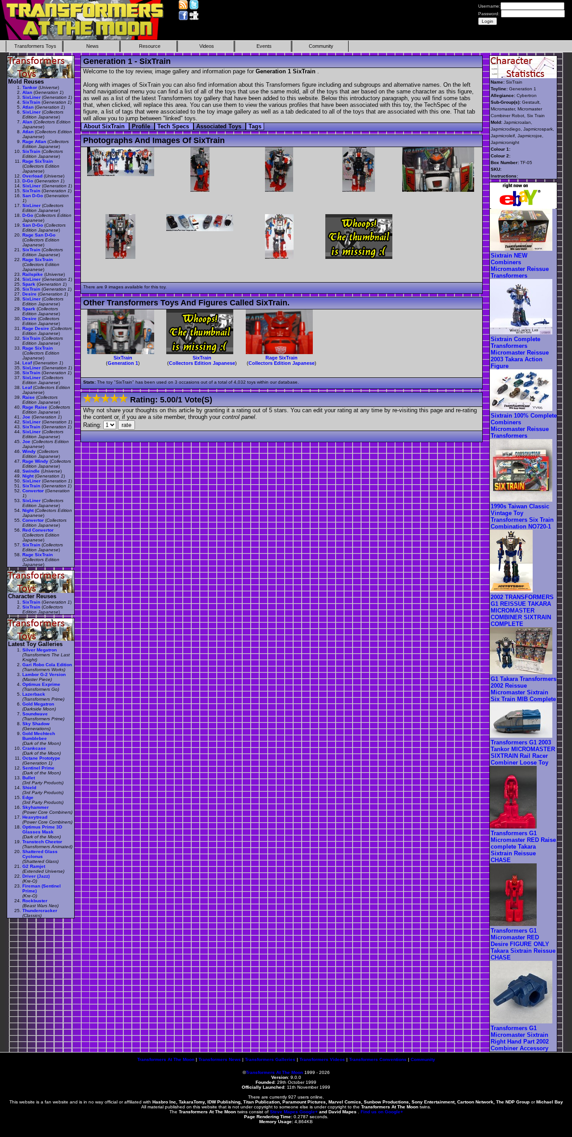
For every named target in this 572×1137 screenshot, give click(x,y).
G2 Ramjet (33, 866)
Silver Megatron (39, 649)
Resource (149, 46)
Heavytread (34, 817)
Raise (28, 397)
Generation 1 (123, 363)
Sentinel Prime (38, 767)
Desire (29, 294)
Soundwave (35, 713)
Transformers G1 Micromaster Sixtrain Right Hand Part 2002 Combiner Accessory (520, 1038)
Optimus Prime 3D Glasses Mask (42, 829)
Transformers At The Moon (165, 1059)
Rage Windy (35, 461)
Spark (28, 284)
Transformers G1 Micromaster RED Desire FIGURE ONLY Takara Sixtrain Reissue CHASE (523, 944)
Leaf (27, 362)
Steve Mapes (284, 1111)
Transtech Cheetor (42, 841)
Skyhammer (35, 807)
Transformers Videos (322, 1059)
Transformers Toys (35, 46)
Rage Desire (35, 328)
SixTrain (123, 357)
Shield (29, 787)
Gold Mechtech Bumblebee (38, 736)
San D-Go (32, 195)
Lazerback (33, 694)
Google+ (308, 1111)
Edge (28, 797)
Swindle (31, 471)
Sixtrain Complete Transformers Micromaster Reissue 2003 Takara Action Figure (520, 352)
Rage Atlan (34, 141)
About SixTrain (105, 126)
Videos (206, 46)
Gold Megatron (38, 704)
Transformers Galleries (270, 1059)
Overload (32, 175)
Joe (26, 416)
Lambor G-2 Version (44, 674)
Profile (142, 126)
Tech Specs (174, 126)
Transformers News (219, 1059)
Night (28, 475)
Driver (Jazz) (36, 876)
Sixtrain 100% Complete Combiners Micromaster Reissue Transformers (524, 425)
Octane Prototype (41, 758)
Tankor (29, 87)
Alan (27, 92)
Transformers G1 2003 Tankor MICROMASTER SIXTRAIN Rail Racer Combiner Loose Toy (523, 752)
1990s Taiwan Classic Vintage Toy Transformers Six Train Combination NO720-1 (522, 516)
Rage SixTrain (281, 357)
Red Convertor (38, 530)
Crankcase (34, 748)
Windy (29, 451)
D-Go (27, 180)
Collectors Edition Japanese (202, 363)
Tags (254, 126)
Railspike (32, 274)
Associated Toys (219, 126)
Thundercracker (39, 910)
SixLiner (31, 97)
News (92, 46)
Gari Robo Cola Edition (47, 664)
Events (264, 46)
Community (321, 46)
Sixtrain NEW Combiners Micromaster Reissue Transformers (520, 265)
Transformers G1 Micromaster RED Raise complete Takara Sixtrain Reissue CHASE (523, 846)
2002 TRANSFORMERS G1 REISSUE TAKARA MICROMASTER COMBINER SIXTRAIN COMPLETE (522, 610)
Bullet (28, 777)
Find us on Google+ (382, 1111)
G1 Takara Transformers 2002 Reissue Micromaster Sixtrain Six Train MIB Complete (523, 689)
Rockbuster (34, 900)
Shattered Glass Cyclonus (40, 854)
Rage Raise (34, 407)
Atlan (28, 107)
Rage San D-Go (38, 234)
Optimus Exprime (41, 684)
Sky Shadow (36, 723)
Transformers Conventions (378, 1059)
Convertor (33, 490)
